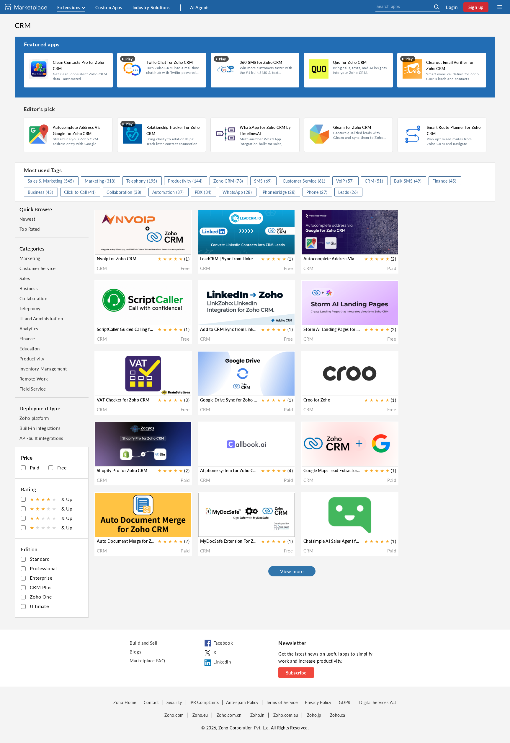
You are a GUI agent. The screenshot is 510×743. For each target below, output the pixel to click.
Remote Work (33, 378)
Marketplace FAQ (147, 660)
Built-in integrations (40, 428)
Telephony (30, 308)
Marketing (29, 258)
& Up (51, 499)
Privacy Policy (318, 702)
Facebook (223, 643)
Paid (35, 467)
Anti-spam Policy (242, 702)
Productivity (32, 358)
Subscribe (296, 672)
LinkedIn (222, 661)
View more (292, 571)
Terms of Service (282, 702)
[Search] (436, 6)
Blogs (135, 651)
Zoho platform (34, 418)
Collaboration (33, 298)
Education (29, 348)
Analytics (28, 328)
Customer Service (37, 268)
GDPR (345, 702)
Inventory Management (43, 368)
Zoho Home (124, 702)
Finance (27, 338)
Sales (24, 278)
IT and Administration (41, 318)
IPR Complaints (204, 702)
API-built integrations (41, 438)
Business (28, 288)
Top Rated (29, 229)
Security (174, 702)
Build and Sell (144, 643)
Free (62, 467)
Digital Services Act (377, 702)
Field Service (32, 388)
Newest (27, 219)
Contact (151, 702)
